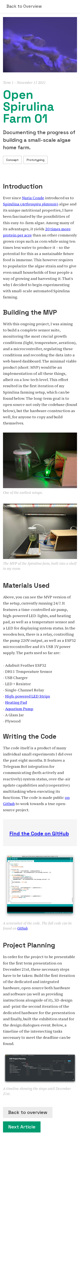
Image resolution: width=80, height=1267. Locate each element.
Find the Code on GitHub (39, 833)
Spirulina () (30, 203)
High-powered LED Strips (27, 696)
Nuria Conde (33, 197)
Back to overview (27, 1112)
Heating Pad (16, 702)
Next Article (21, 1127)
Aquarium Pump (19, 708)
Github (22, 928)
